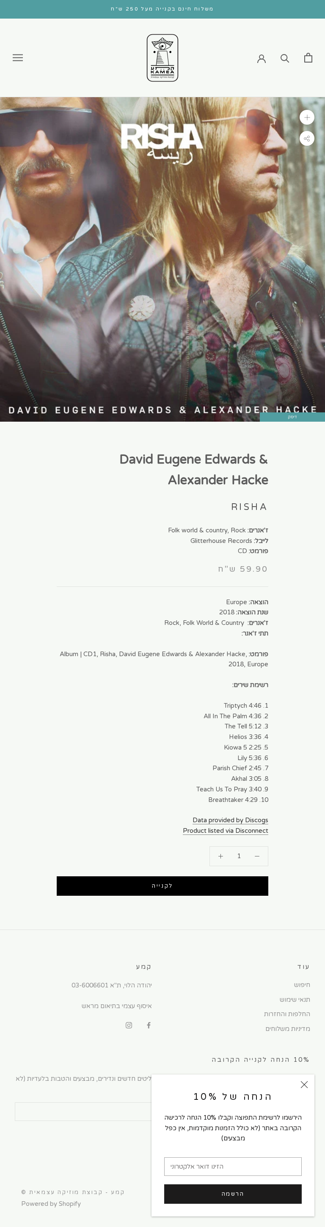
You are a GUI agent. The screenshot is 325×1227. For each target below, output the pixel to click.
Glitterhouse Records (221, 541)
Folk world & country (197, 530)
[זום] (307, 117)
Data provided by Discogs (230, 820)
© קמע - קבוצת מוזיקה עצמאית (73, 1192)
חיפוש (302, 985)
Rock (238, 530)
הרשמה (233, 1194)
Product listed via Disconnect (225, 830)
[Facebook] (149, 1025)
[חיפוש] (285, 57)
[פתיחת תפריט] (18, 57)
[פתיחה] (308, 58)
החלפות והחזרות (287, 1014)
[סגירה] (304, 1084)
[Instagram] (129, 1025)
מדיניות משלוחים (287, 1029)
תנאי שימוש (295, 999)
